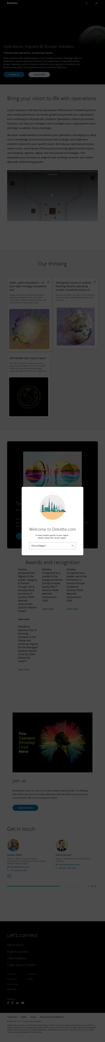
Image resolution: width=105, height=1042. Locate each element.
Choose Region (38, 545)
